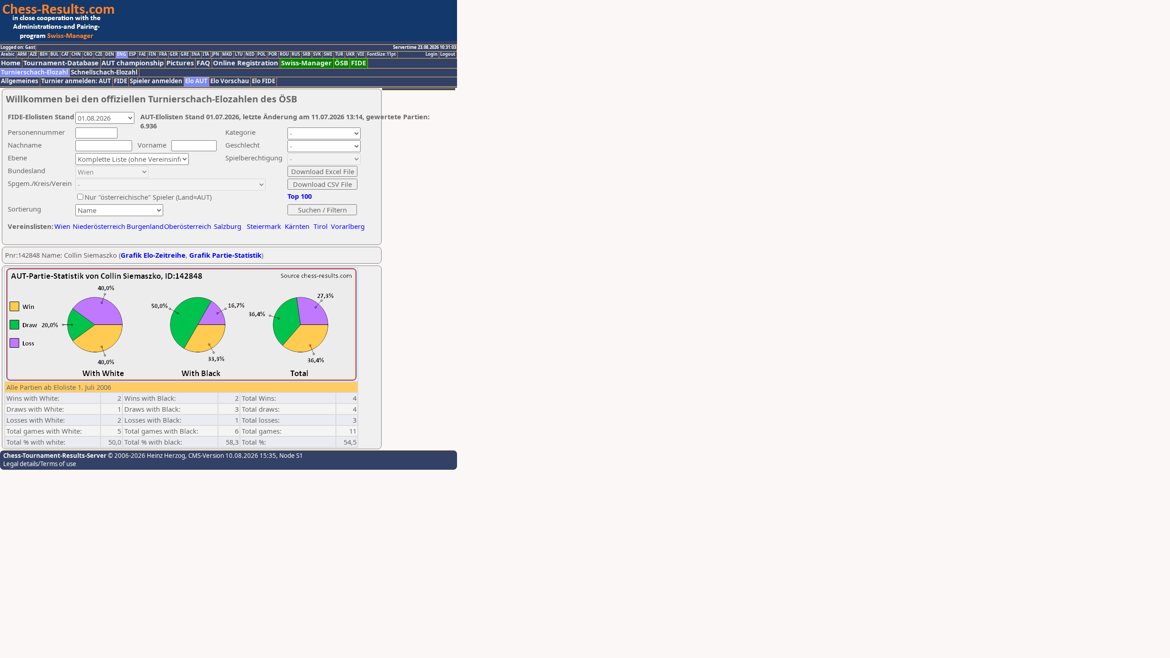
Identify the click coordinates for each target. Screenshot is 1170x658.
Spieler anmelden (156, 81)
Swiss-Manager (306, 62)
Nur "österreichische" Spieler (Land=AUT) (148, 197)
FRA (163, 54)
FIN (152, 54)
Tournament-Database (61, 62)
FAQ (203, 62)
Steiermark (264, 226)
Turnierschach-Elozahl (34, 72)
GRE (185, 54)
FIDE (358, 62)
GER (174, 54)
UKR (350, 54)
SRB (306, 54)
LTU (239, 54)
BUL (54, 54)
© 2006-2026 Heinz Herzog (145, 455)
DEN (109, 54)
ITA (205, 54)
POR (272, 54)
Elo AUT (196, 81)
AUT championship (132, 62)
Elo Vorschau (229, 81)
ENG (121, 54)
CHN (76, 54)
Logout (447, 54)
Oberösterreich (187, 226)
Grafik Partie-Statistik (225, 255)
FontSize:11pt (381, 54)
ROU (284, 54)
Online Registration (245, 62)
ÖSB (341, 62)
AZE (33, 54)
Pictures (180, 62)
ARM (22, 54)
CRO (88, 54)
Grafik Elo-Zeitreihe (153, 255)
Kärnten (297, 226)
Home (11, 62)
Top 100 (299, 196)
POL (261, 54)
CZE (98, 54)
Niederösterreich (97, 226)
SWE (328, 54)
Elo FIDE (263, 81)
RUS (296, 54)
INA (195, 54)
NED (250, 54)
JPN (215, 54)
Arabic (8, 54)
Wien (62, 226)
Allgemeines (19, 81)
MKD (227, 54)
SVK (317, 54)
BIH (44, 54)
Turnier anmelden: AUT (76, 81)
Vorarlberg (348, 226)
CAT (65, 54)
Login (431, 54)
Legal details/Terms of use (39, 464)
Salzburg (227, 226)
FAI (142, 54)
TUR (339, 54)
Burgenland (145, 226)
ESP (132, 54)
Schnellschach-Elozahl (104, 72)
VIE (360, 54)
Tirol (321, 226)
